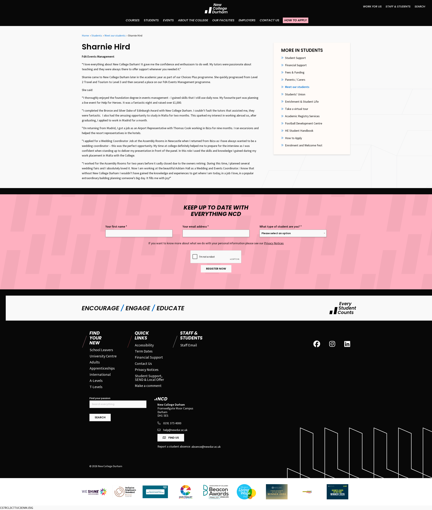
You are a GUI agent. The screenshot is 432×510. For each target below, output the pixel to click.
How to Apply (293, 138)
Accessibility (144, 345)
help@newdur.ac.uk (175, 430)
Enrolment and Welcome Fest (303, 145)
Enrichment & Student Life (302, 101)
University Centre (103, 356)
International (100, 374)
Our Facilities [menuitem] (223, 20)
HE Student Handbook (299, 131)
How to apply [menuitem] (295, 20)
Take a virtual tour (296, 109)
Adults (95, 362)
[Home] (216, 8)
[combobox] (117, 404)
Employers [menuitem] (247, 20)
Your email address (196, 226)
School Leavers (101, 349)
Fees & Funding (294, 72)
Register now (216, 269)
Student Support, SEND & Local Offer (149, 377)
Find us (173, 438)
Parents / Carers (295, 80)
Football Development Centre (303, 123)
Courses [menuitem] (133, 20)
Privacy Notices (274, 243)
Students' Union (295, 94)
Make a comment (148, 385)
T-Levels (96, 386)
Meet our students (297, 87)
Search (420, 6)
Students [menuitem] (151, 20)
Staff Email (188, 345)
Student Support (295, 58)
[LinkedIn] (347, 344)
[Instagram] (332, 344)
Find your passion (99, 398)
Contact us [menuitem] (269, 20)
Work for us (372, 6)
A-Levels (96, 380)
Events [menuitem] (168, 20)
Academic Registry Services (302, 116)
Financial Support (296, 65)
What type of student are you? (281, 226)
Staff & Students (398, 6)
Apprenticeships (102, 368)
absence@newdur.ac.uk (206, 447)
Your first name (116, 226)
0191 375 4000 (172, 423)
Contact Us (143, 363)
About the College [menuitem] (193, 20)
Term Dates (144, 351)
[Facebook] (316, 344)
